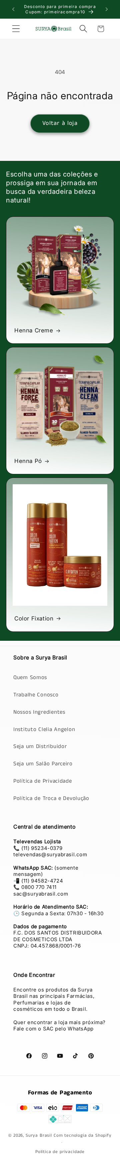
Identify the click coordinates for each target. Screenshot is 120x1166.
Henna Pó (28, 461)
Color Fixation (33, 618)
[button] (16, 29)
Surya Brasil (40, 1135)
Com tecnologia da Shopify (83, 1135)
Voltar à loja (60, 123)
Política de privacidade (60, 1152)
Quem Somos (30, 677)
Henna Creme (33, 330)
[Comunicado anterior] (13, 9)
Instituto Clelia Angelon (44, 729)
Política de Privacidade (42, 781)
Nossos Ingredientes (39, 712)
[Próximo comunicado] (106, 9)
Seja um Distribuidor (40, 746)
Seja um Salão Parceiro (43, 764)
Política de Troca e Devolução (51, 798)
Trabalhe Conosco (36, 695)
